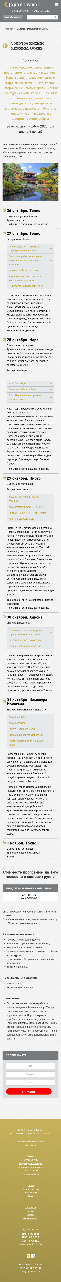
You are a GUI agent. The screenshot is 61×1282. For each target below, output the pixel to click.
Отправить (29, 1091)
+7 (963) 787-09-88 (20, 11)
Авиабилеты (31, 1192)
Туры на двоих (31, 1170)
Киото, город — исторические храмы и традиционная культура (30, 87)
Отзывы (30, 1214)
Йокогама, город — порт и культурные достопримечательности (33, 113)
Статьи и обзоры (31, 1189)
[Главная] (30, 4)
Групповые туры (30, 1159)
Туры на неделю (31, 1174)
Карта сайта (30, 1145)
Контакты (30, 1211)
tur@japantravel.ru (41, 11)
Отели (31, 1185)
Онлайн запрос (13, 17)
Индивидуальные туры (30, 1163)
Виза (30, 1196)
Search (55, 17)
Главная (31, 1156)
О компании (30, 1207)
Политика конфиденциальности (30, 1141)
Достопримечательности (30, 1167)
